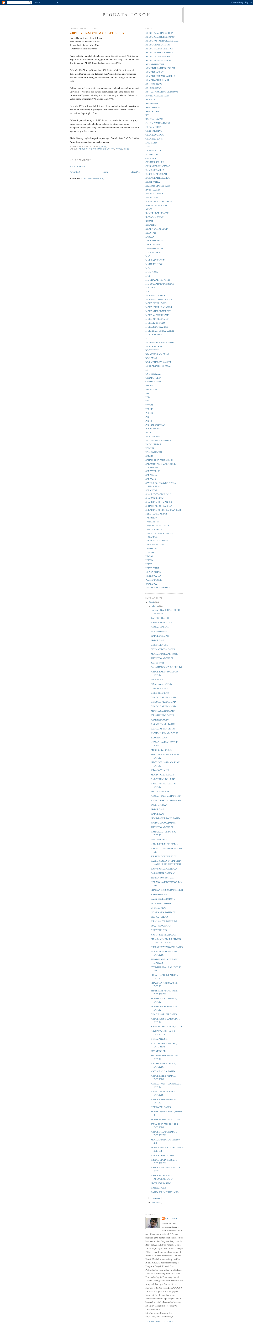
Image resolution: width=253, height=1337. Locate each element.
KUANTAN (150, 232)
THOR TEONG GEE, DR (162, 658)
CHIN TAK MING (153, 130)
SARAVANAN (151, 475)
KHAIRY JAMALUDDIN (156, 228)
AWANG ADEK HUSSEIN (157, 95)
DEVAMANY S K (153, 150)
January (156, 1202)
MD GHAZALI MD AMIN (157, 279)
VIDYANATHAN (153, 571)
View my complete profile (160, 1321)
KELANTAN (151, 224)
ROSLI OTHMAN (153, 452)
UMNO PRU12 (152, 568)
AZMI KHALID (152, 107)
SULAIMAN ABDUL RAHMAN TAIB (163, 509)
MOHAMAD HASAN (155, 295)
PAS (147, 393)
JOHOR (110, 149)
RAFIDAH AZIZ (152, 436)
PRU (147, 416)
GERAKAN (150, 158)
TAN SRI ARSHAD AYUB (157, 525)
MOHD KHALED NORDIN (158, 311)
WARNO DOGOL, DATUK (163, 822)
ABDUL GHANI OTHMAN (90, 149)
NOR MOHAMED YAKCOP (158, 362)
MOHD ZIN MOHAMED (156, 318)
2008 (151, 602)
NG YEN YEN (152, 350)
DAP (147, 146)
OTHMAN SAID (153, 381)
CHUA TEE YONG (154, 138)
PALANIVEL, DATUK (161, 903)
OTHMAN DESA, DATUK (163, 649)
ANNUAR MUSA (153, 87)
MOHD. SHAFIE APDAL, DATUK (166, 1119)
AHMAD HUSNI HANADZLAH (160, 68)
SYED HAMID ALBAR (156, 513)
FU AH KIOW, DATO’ (161, 925)
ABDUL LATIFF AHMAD (157, 56)
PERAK (149, 409)
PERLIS (149, 412)
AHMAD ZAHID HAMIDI (157, 79)
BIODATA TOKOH (127, 14)
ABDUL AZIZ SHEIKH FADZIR (160, 36)
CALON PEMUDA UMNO (157, 123)
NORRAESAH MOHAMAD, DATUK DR (164, 953)
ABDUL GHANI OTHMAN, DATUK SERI (164, 1133)
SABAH (149, 456)
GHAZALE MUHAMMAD (157, 166)
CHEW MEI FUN (153, 126)
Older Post (135, 171)
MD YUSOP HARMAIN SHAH (159, 283)
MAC (147, 256)
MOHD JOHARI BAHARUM (158, 307)
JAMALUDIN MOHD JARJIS (158, 201)
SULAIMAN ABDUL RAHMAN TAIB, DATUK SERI (166, 941)
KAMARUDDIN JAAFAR (157, 213)
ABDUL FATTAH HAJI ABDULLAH (162, 40)
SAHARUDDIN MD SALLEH (159, 459)
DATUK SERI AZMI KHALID (164, 1192)
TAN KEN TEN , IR (160, 617)
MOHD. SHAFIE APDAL (156, 326)
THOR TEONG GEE (154, 544)
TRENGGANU (152, 548)
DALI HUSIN (151, 142)
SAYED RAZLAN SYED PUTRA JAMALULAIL (160, 484)
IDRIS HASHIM (152, 189)
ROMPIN (149, 448)
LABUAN (149, 236)
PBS (147, 401)
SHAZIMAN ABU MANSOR (158, 501)
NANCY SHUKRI (153, 346)
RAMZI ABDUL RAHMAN (158, 440)
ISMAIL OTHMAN (154, 193)
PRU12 (119, 149)
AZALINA (150, 99)
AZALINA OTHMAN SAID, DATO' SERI (164, 1045)
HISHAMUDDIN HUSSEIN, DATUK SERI (164, 1161)
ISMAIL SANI (152, 197)
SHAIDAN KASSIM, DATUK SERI (167, 889)
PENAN (149, 405)
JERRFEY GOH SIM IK (156, 205)
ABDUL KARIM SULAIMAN (159, 52)
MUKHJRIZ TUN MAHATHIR (159, 330)
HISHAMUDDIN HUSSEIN (158, 185)
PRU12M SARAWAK (155, 424)
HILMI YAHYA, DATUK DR (164, 921)
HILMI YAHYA (152, 181)
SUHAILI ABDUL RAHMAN (158, 505)
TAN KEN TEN (152, 521)
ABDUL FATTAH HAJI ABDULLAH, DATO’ (162, 1177)
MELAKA (150, 287)
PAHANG (149, 385)
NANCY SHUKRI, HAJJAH (163, 934)
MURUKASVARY (153, 334)
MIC (147, 291)
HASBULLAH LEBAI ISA (157, 177)
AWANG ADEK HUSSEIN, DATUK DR (163, 1065)
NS (146, 369)
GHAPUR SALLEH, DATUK (164, 1014)
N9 (146, 338)
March (155, 606)
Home (105, 171)
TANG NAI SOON (153, 529)
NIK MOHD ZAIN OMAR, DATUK (167, 947)
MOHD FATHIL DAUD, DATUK (165, 818)
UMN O (149, 560)
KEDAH (149, 221)
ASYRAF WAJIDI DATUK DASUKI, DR (163, 1032)
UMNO (126, 149)
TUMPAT (149, 552)
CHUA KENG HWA (154, 134)
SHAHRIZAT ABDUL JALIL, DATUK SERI (164, 992)
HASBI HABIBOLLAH (156, 174)
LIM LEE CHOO (153, 252)
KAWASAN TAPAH (154, 217)
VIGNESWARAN (153, 575)
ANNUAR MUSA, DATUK (163, 1071)
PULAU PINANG (153, 428)
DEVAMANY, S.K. (159, 1038)
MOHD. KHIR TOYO (155, 322)
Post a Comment (77, 166)
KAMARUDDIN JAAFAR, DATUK (167, 1026)
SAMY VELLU (152, 471)
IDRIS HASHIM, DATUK (162, 715)
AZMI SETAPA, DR (160, 719)
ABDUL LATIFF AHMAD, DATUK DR (163, 1077)
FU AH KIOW (151, 154)
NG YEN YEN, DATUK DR (163, 912)
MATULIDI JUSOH (154, 264)
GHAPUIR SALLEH (154, 162)
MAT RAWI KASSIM (155, 260)
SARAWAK (150, 479)
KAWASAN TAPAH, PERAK (164, 868)
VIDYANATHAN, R (160, 770)
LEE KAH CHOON (154, 240)
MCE (147, 275)
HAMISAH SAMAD (154, 170)
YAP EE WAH (151, 583)
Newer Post (75, 171)
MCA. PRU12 (151, 271)
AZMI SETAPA (152, 111)
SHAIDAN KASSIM (154, 498)
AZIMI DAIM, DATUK (161, 683)
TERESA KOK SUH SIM (156, 540)
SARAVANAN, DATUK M (163, 873)
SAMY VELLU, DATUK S (163, 898)
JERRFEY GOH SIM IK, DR (164, 856)
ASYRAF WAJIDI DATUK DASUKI (161, 91)
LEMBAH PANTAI (154, 248)
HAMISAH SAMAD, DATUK (164, 733)
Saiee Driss (171, 1218)
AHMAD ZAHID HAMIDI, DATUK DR (163, 1093)
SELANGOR (151, 490)
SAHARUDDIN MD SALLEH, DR (166, 667)
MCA (148, 268)
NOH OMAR (151, 358)
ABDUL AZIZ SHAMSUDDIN (159, 32)
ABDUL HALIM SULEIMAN (159, 48)
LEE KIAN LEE (152, 244)
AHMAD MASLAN (154, 72)
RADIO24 (150, 432)
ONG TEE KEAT (153, 373)
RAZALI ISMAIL (153, 444)
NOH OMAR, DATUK (161, 1107)
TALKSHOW (151, 517)
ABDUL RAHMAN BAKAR (158, 60)
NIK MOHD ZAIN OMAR (157, 354)
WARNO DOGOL (153, 579)
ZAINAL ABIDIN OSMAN (157, 587)
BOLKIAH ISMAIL (154, 119)
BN (104, 149)
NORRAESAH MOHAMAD (158, 365)
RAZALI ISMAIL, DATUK (163, 724)
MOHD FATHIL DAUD (155, 303)
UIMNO (149, 556)
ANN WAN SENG (153, 83)
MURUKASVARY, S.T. (161, 750)
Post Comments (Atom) (93, 178)
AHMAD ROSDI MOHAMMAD (160, 76)
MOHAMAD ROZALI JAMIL (159, 299)
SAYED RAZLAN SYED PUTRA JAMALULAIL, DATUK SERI (166, 862)
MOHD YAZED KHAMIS (157, 315)
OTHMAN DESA (153, 377)
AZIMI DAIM (151, 103)
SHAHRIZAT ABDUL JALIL (158, 494)
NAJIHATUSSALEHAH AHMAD (160, 342)
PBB (147, 397)
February (156, 1197)
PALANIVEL (151, 389)
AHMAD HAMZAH (154, 64)
